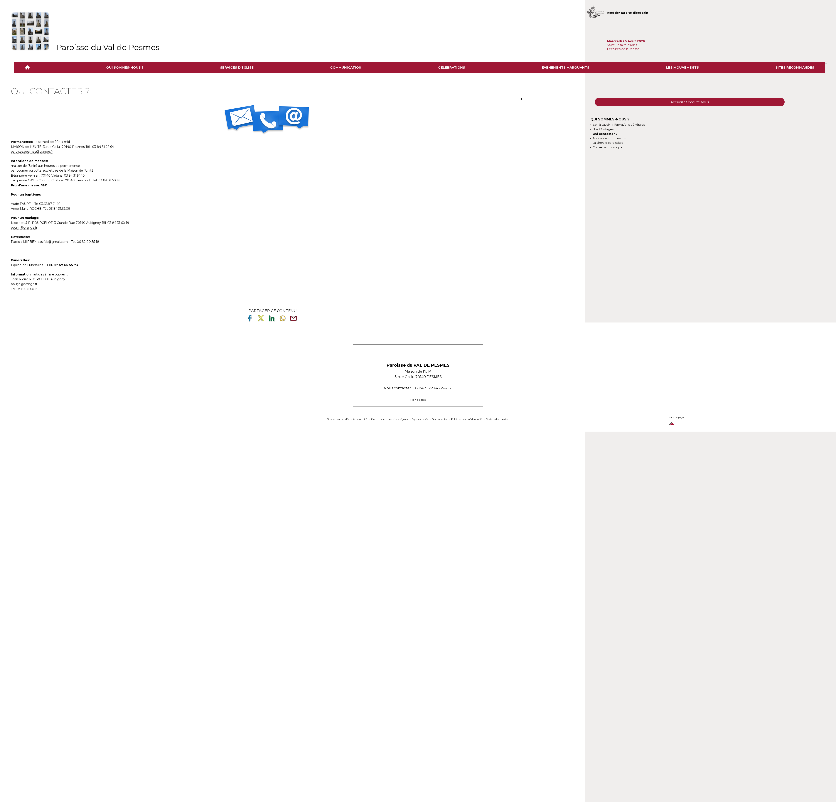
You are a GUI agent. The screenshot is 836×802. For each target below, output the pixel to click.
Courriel (446, 388)
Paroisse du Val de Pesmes (108, 47)
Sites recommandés (794, 67)
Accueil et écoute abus (690, 102)
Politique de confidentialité (466, 419)
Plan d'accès (418, 399)
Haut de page (676, 417)
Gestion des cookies (497, 419)
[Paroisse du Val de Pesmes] (30, 31)
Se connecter (439, 419)
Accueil (28, 67)
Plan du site (378, 419)
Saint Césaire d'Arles (622, 45)
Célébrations (451, 67)
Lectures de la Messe (623, 49)
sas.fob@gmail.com (53, 242)
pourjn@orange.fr (24, 228)
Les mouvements (682, 67)
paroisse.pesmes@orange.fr (32, 152)
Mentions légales (398, 419)
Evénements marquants (565, 67)
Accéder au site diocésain (627, 12)
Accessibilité (360, 419)
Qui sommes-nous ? (124, 67)
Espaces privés (420, 419)
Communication (345, 67)
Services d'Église (237, 67)
